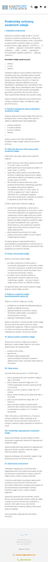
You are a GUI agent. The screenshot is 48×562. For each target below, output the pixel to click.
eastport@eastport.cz (25, 555)
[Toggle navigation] (45, 7)
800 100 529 (25, 560)
